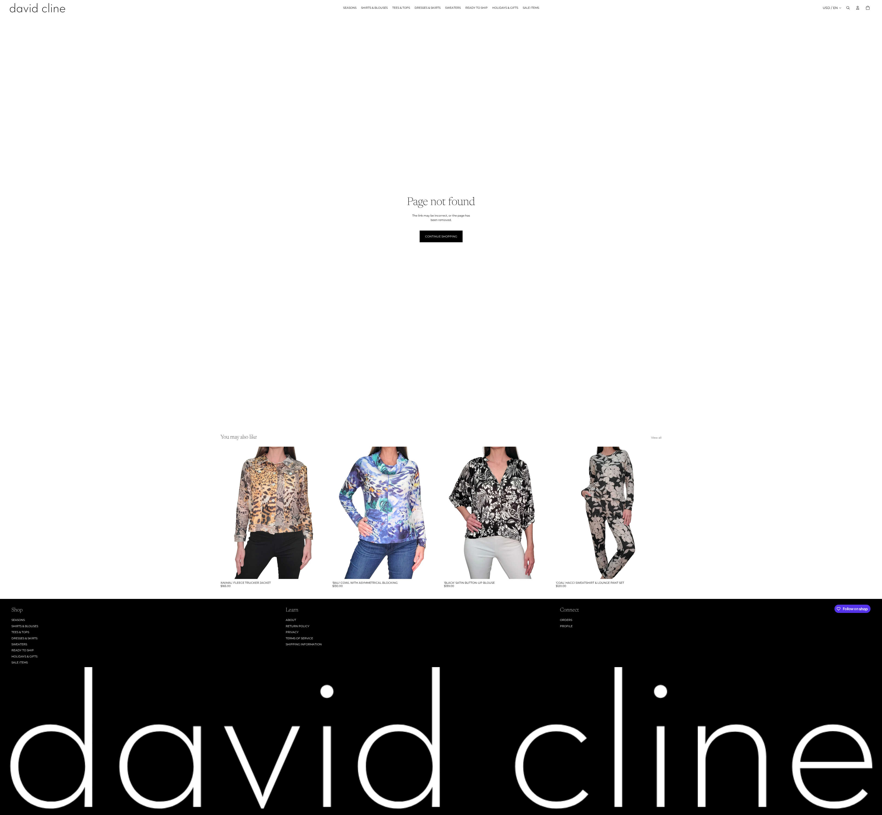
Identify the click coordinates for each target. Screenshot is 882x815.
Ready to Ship (22, 650)
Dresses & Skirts (24, 638)
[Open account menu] (858, 8)
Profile (566, 626)
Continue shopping (441, 236)
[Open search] (848, 8)
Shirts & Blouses (24, 626)
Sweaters (19, 644)
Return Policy (297, 626)
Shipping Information (304, 644)
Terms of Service (299, 638)
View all (656, 437)
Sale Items (19, 662)
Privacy (292, 632)
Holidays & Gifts (24, 656)
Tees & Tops (20, 632)
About (291, 620)
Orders (566, 620)
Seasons (18, 620)
